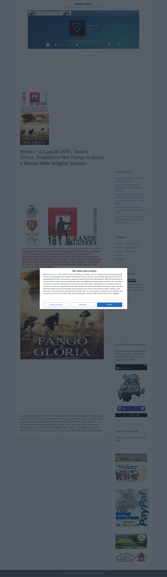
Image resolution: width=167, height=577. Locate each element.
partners (55, 274)
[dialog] (83, 288)
